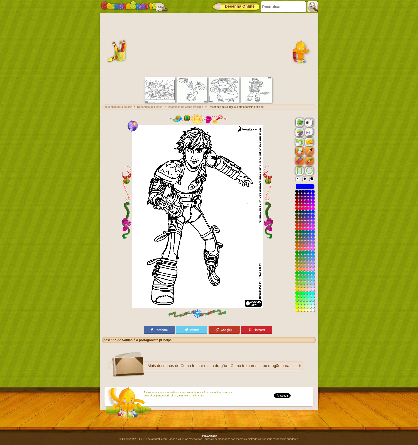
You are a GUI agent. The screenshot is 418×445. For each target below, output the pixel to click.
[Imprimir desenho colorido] (309, 132)
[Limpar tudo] (299, 132)
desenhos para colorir (118, 106)
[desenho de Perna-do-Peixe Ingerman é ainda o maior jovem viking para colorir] (224, 101)
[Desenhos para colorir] (134, 6)
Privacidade (209, 436)
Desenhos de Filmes (149, 106)
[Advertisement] (209, 44)
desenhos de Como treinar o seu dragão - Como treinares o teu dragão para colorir (229, 366)
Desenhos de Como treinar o (185, 106)
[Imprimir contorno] (309, 122)
